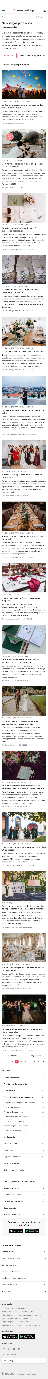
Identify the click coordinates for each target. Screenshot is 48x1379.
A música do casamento (13, 1112)
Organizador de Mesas (13, 1201)
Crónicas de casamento (14, 1170)
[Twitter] (9, 1349)
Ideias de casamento (23, 17)
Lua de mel (8, 1150)
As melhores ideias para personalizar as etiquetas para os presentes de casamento (23, 787)
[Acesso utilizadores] (44, 10)
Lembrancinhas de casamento (14, 1278)
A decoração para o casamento (16, 1116)
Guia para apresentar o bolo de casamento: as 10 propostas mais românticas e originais (23, 907)
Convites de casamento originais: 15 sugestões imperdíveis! (19, 229)
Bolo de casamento (9, 1265)
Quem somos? (24, 1322)
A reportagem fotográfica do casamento (20, 1103)
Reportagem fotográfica (32, 55)
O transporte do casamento (15, 1130)
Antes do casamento (13, 1077)
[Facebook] (4, 1349)
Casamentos (7, 17)
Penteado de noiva (9, 1285)
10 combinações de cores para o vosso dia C (23, 351)
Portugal (10, 1361)
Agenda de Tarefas (12, 1188)
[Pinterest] (14, 1349)
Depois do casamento (13, 1157)
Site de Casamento (12, 1214)
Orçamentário (10, 1208)
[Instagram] (19, 1349)
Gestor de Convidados (13, 1195)
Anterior (13, 1055)
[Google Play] (27, 1338)
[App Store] (10, 1338)
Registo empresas (8, 1322)
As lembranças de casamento (16, 1126)
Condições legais (18, 1308)
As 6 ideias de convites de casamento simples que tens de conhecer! (20, 661)
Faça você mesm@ (12, 1163)
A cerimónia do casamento (15, 1084)
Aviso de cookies (27, 1312)
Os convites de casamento (15, 1121)
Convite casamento (10, 1271)
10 (44, 1061)
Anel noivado (7, 1291)
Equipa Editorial (7, 1325)
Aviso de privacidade (9, 1312)
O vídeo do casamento (13, 1107)
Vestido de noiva (8, 1252)
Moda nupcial (9, 1137)
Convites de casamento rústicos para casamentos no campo (20, 291)
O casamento (9, 1090)
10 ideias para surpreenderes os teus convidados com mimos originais (20, 722)
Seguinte (34, 1055)
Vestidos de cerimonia (11, 1258)
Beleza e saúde (10, 1144)
